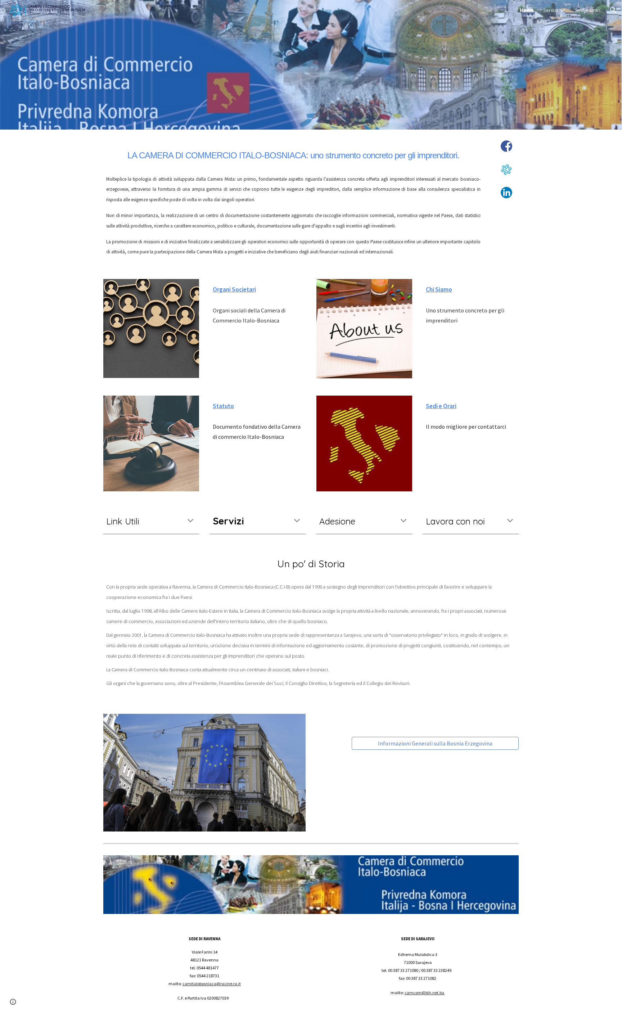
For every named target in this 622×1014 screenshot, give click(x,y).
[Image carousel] (204, 773)
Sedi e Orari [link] (587, 10)
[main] (293, 153)
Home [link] (527, 10)
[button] (613, 10)
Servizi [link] (550, 10)
